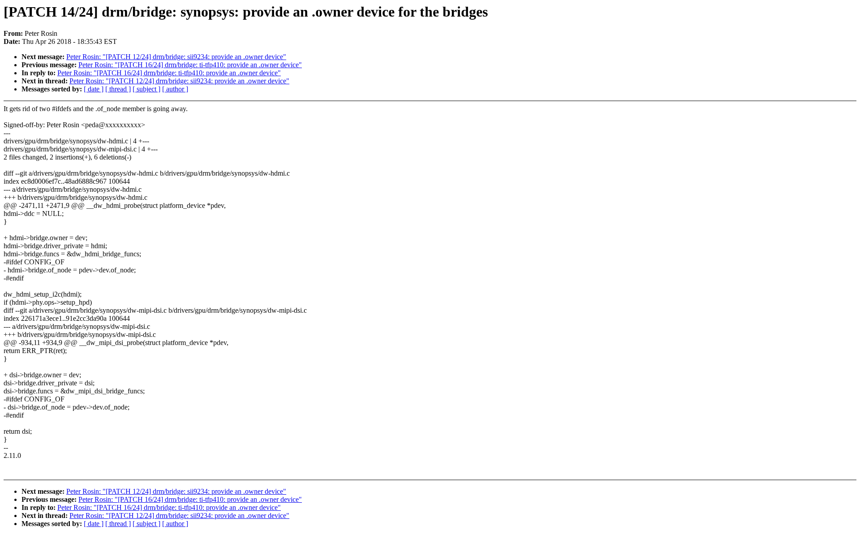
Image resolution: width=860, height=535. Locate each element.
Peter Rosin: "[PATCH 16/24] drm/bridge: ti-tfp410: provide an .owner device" (190, 65)
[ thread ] (118, 89)
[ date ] (93, 89)
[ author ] (175, 89)
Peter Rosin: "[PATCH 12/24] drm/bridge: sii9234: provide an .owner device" (176, 56)
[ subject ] (146, 89)
